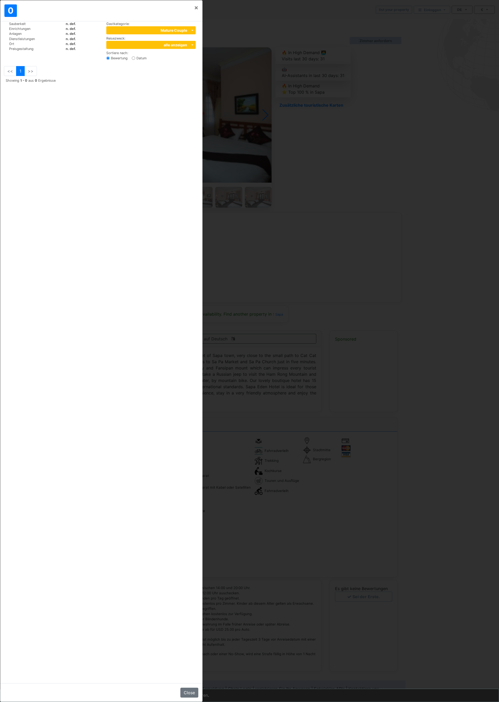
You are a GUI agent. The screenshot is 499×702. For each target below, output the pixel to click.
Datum (141, 58)
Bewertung (119, 58)
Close (189, 692)
